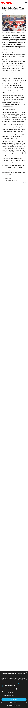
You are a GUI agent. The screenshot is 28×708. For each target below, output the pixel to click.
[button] (14, 683)
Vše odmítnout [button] (14, 702)
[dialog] (14, 689)
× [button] (26, 672)
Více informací (14, 681)
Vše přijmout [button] (14, 699)
